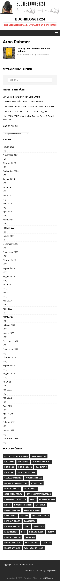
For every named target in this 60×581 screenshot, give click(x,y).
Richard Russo (36, 532)
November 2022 (10, 349)
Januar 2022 (8, 430)
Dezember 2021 (10, 438)
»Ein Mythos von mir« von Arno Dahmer (33, 50)
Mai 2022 (7, 397)
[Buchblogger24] (30, 12)
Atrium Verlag (39, 456)
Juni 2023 (7, 292)
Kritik (7, 505)
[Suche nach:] (30, 80)
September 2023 (10, 268)
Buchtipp (8, 472)
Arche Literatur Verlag (16, 456)
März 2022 (8, 414)
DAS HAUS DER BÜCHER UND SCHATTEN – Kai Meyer (29, 106)
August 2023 (9, 276)
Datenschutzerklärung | (36, 570)
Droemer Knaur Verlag (15, 483)
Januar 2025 (8, 146)
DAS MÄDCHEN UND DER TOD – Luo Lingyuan (25, 111)
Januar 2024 (8, 236)
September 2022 (10, 365)
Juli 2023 (7, 284)
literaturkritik (12, 510)
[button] (56, 33)
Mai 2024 (7, 203)
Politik (24, 515)
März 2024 (8, 219)
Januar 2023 (8, 333)
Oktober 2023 (9, 260)
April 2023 (7, 308)
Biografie (9, 461)
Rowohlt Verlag (12, 537)
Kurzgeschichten (23, 505)
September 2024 (10, 171)
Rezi (23, 532)
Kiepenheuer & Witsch (15, 499)
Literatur (40, 505)
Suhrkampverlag (12, 543)
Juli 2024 (7, 187)
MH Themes (48, 578)
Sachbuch (30, 537)
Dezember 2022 (10, 341)
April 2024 (7, 211)
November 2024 (10, 154)
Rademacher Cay (12, 526)
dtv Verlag (36, 483)
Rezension (39, 526)
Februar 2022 (9, 422)
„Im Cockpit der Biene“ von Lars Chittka (21, 96)
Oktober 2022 (9, 357)
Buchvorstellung (26, 472)
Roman (51, 532)
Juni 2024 (7, 195)
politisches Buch (40, 515)
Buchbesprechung (42, 461)
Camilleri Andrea (12, 478)
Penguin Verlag (32, 510)
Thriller (47, 543)
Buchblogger (25, 467)
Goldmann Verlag (13, 494)
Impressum (52, 570)
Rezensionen (10, 532)
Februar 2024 (9, 227)
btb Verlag (23, 461)
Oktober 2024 (9, 163)
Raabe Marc (29, 521)
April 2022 (7, 406)
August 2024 (9, 179)
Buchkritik (41, 467)
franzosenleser (43, 54)
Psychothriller (12, 521)
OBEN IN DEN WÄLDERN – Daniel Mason (23, 101)
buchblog (9, 467)
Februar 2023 (9, 325)
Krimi (32, 499)
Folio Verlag (30, 488)
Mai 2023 (7, 300)
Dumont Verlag (12, 488)
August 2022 (9, 373)
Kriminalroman (47, 499)
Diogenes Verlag (33, 478)
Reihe (27, 526)
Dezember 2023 (10, 244)
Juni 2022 (7, 389)
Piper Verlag (10, 515)
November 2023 (10, 252)
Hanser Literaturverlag (39, 494)
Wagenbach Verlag (33, 548)
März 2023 (8, 316)
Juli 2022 (7, 381)
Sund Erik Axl (31, 543)
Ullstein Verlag (12, 548)
